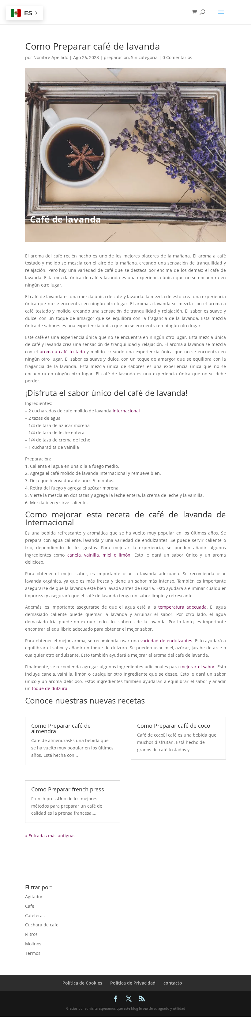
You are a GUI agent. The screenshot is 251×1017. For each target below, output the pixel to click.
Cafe (29, 906)
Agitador (34, 896)
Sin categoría (144, 57)
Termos (32, 953)
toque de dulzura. (50, 688)
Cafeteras (35, 915)
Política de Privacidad (132, 983)
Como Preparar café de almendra (61, 728)
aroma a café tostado (62, 352)
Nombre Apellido (50, 57)
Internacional (126, 411)
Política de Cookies (82, 983)
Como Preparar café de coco (173, 725)
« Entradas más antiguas (50, 836)
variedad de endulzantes (166, 641)
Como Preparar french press (67, 789)
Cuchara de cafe (41, 925)
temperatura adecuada (182, 607)
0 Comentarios (177, 57)
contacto (172, 983)
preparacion (116, 57)
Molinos (33, 944)
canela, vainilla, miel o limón (99, 555)
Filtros (31, 934)
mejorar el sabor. (198, 667)
